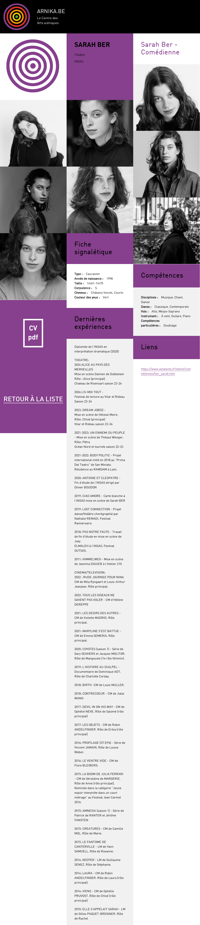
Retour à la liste (33, 399)
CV (33, 333)
